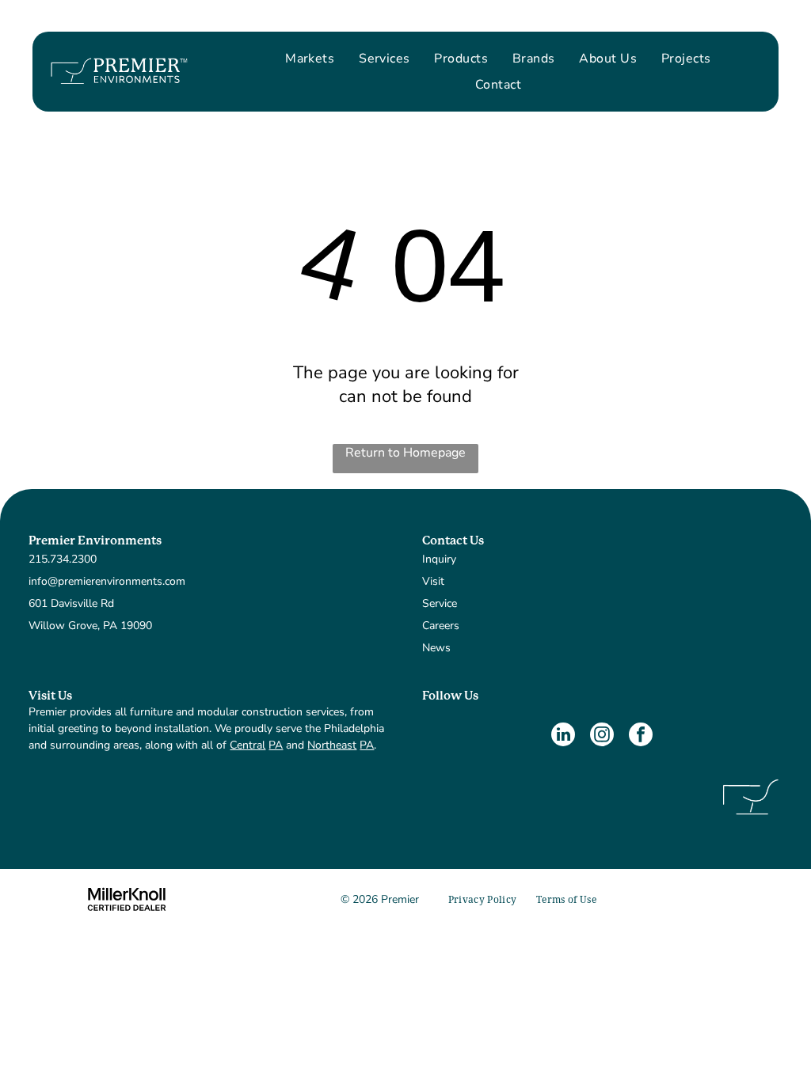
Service (439, 603)
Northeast (331, 745)
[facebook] (641, 736)
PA (275, 745)
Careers (440, 625)
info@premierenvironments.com (107, 581)
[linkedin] (563, 736)
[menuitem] (309, 58)
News (436, 647)
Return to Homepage (405, 452)
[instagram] (602, 736)
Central (247, 745)
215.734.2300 (63, 559)
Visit (433, 581)
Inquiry (439, 559)
